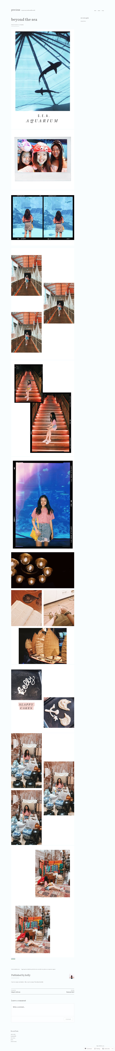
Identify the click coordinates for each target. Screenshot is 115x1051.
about (95, 10)
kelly (22, 24)
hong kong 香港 (13, 1036)
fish (32, 969)
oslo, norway (13, 1038)
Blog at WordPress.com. (100, 1046)
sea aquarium (50, 969)
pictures (18, 969)
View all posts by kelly (38, 982)
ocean (42, 969)
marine (36, 969)
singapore (53, 969)
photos (45, 969)
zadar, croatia (13, 1034)
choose (99, 10)
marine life (39, 969)
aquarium (25, 969)
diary (31, 969)
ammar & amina (14, 1041)
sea (46, 969)
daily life (15, 969)
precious (15, 10)
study (103, 10)
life (34, 969)
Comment (68, 1019)
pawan (12, 1039)
